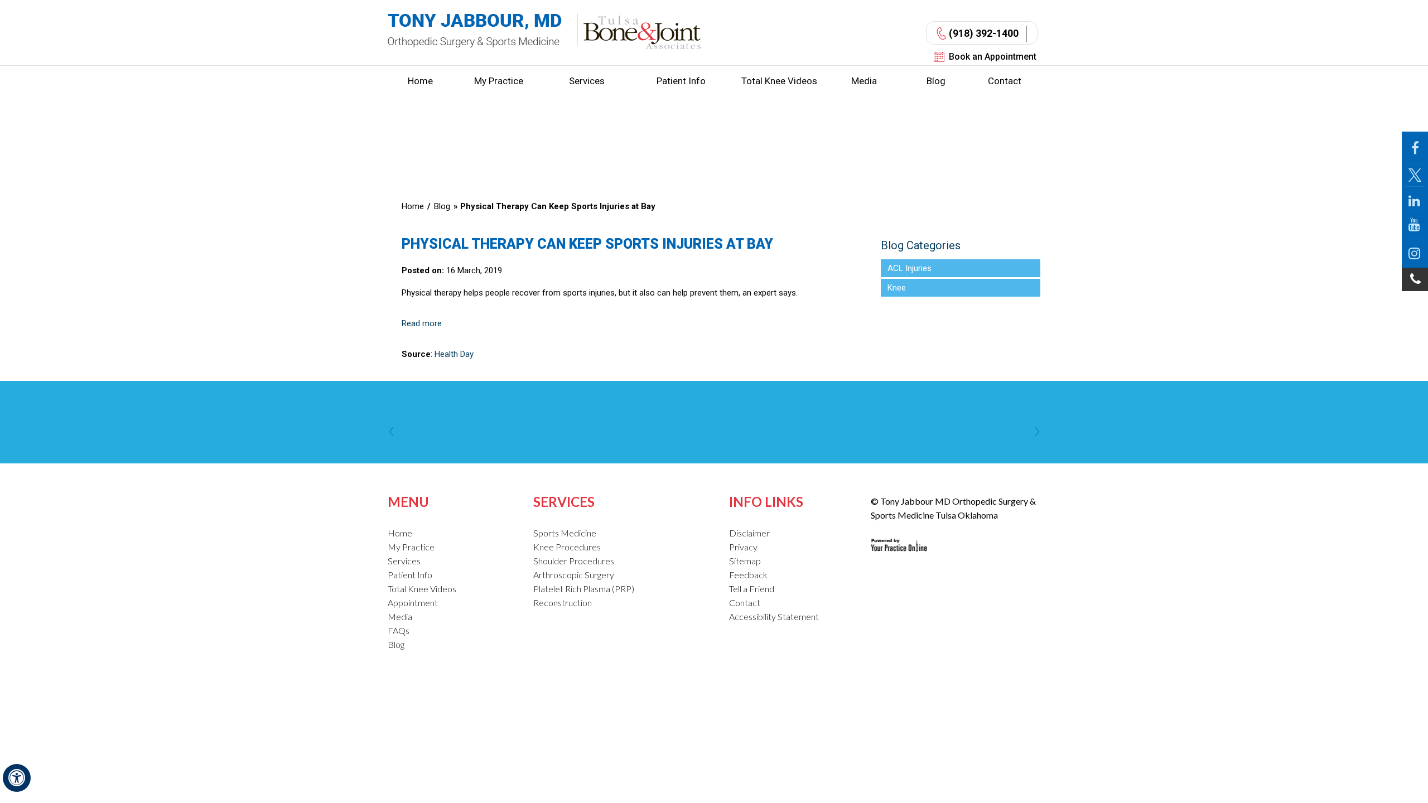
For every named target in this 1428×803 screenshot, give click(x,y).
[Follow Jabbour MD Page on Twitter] (1415, 175)
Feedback (748, 574)
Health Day (454, 354)
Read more (422, 323)
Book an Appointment (992, 56)
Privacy (743, 546)
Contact (1004, 80)
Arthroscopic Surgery (573, 574)
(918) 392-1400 (984, 33)
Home (420, 80)
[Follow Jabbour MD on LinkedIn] (1415, 198)
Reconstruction (562, 602)
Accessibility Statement (774, 616)
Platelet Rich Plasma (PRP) (583, 588)
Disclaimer (749, 533)
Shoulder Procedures (573, 560)
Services (587, 80)
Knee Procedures (567, 546)
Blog (936, 80)
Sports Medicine (564, 533)
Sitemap (745, 560)
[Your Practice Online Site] (899, 536)
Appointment (413, 602)
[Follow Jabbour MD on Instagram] (1415, 253)
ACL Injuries (909, 268)
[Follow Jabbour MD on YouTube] (1415, 224)
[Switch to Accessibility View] (17, 778)
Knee (896, 288)
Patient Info (681, 80)
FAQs (398, 630)
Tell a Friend (751, 588)
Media (864, 80)
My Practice (498, 80)
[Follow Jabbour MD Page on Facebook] (1415, 147)
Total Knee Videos (779, 80)
